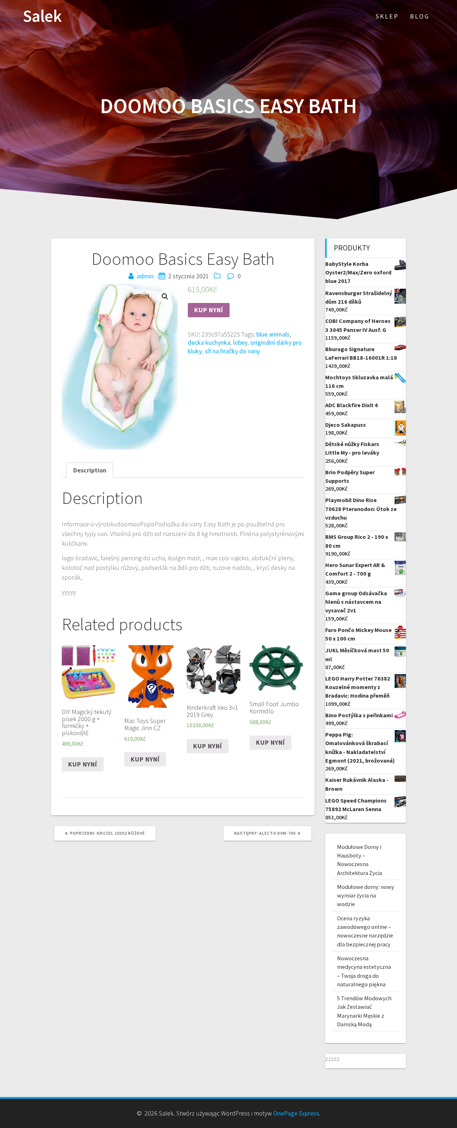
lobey (240, 342)
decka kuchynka (209, 342)
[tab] (89, 470)
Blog (420, 16)
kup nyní (208, 310)
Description (89, 470)
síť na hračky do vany (232, 351)
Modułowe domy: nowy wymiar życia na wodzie (365, 895)
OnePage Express (296, 1113)
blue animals (273, 334)
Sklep (387, 16)
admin (145, 276)
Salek (42, 16)
